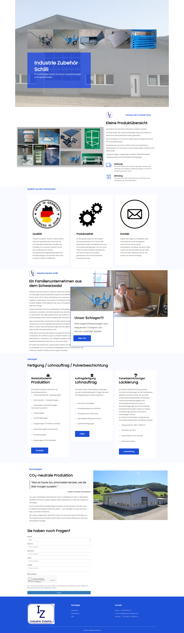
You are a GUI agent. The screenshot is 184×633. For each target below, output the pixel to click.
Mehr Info (82, 338)
